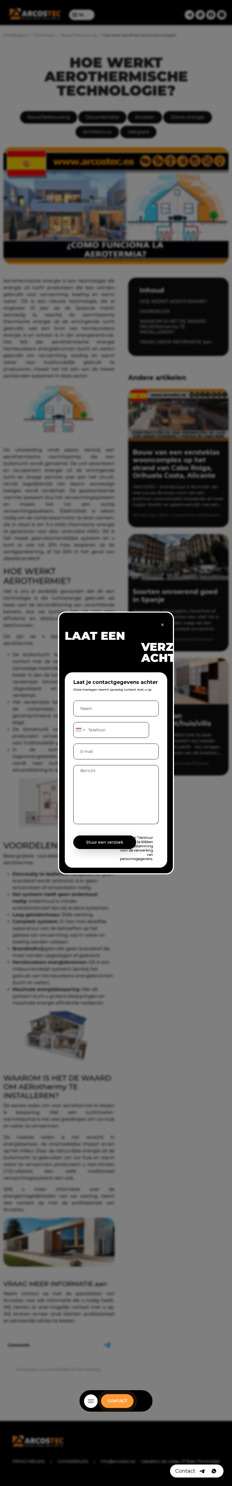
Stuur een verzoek (104, 842)
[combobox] (80, 730)
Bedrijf (116, 1408)
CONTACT (117, 1400)
